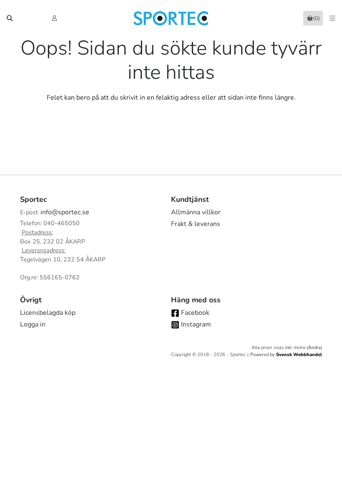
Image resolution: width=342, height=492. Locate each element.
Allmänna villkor (196, 212)
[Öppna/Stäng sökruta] (10, 18)
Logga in (32, 324)
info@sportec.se (64, 212)
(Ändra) (314, 347)
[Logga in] (55, 18)
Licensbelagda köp (47, 312)
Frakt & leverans (195, 223)
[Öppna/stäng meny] (332, 18)
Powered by (286, 354)
